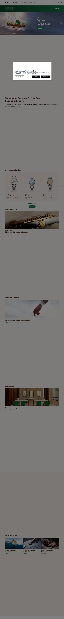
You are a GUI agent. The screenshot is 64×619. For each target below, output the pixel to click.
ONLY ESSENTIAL (36, 76)
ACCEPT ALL (45, 76)
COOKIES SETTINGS (19, 76)
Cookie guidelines (34, 70)
